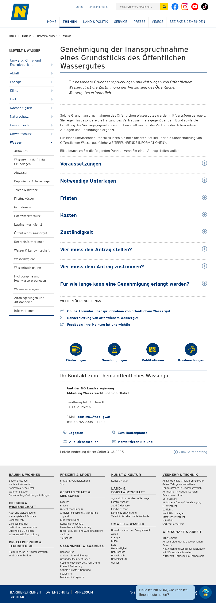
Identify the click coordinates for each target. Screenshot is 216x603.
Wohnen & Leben (18, 491)
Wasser (66, 36)
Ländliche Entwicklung (124, 512)
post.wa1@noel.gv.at (94, 417)
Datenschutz (58, 592)
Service (120, 22)
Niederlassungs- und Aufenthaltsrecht (81, 530)
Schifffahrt (168, 520)
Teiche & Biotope (26, 190)
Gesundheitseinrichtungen (75, 559)
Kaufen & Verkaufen (20, 484)
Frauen (64, 505)
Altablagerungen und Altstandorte (29, 300)
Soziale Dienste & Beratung (75, 570)
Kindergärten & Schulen (22, 516)
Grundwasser (23, 207)
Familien (64, 501)
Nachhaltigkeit (21, 108)
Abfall (14, 73)
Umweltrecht (20, 125)
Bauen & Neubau (18, 480)
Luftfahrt (167, 509)
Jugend (64, 516)
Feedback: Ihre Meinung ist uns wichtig (98, 325)
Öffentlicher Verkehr (173, 516)
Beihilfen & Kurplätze (72, 577)
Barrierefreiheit (26, 592)
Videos (157, 22)
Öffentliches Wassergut (30, 233)
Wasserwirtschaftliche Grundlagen (30, 162)
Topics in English (98, 6)
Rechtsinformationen (29, 242)
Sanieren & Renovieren (22, 488)
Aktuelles (21, 151)
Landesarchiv (16, 519)
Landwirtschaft (119, 509)
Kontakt (18, 597)
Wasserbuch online (27, 268)
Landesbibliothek (18, 523)
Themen (70, 22)
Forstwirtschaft (119, 501)
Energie (16, 82)
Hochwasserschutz (27, 216)
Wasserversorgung (27, 289)
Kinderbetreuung (70, 519)
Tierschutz (66, 538)
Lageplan (76, 433)
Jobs (79, 6)
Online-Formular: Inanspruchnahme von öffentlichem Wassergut (118, 311)
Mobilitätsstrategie (172, 513)
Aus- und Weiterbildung (22, 512)
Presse (139, 22)
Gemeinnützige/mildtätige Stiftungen (29, 495)
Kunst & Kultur (119, 480)
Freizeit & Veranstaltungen (75, 480)
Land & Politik (95, 22)
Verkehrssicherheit (173, 524)
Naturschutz (19, 116)
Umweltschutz (21, 134)
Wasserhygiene (25, 259)
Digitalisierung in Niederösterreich (28, 551)
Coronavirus (67, 551)
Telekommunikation (20, 555)
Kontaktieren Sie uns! (135, 442)
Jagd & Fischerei (120, 505)
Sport (63, 484)
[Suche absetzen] (164, 6)
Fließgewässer (24, 199)
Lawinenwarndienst (28, 224)
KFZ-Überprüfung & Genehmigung (181, 502)
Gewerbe (167, 545)
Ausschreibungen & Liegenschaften (182, 541)
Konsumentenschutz (72, 523)
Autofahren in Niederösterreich (180, 491)
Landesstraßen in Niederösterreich (182, 488)
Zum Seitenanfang (192, 452)
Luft (13, 99)
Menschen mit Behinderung (75, 527)
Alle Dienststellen (83, 442)
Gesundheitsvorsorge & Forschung (80, 562)
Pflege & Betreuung (71, 566)
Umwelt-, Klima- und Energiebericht (25, 62)
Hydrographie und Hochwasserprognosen (30, 279)
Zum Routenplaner (132, 433)
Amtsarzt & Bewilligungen (74, 555)
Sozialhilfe (66, 573)
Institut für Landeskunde (23, 527)
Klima (14, 91)
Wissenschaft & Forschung (24, 534)
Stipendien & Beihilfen (21, 530)
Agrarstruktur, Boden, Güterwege (130, 498)
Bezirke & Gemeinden (187, 22)
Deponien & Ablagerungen (32, 181)
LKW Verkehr (169, 505)
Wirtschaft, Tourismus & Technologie (183, 555)
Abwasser (21, 173)
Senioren (65, 534)
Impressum (83, 592)
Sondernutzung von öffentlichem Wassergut (102, 318)
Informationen (24, 311)
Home (51, 22)
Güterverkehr (169, 498)
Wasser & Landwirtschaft (32, 250)
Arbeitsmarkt (169, 538)
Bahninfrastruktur (172, 495)
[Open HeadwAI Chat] (205, 592)
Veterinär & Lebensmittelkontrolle (130, 516)
